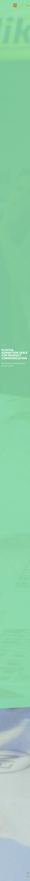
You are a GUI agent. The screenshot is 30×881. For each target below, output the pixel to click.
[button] (27, 6)
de (28, 877)
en (28, 873)
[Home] (15, 6)
